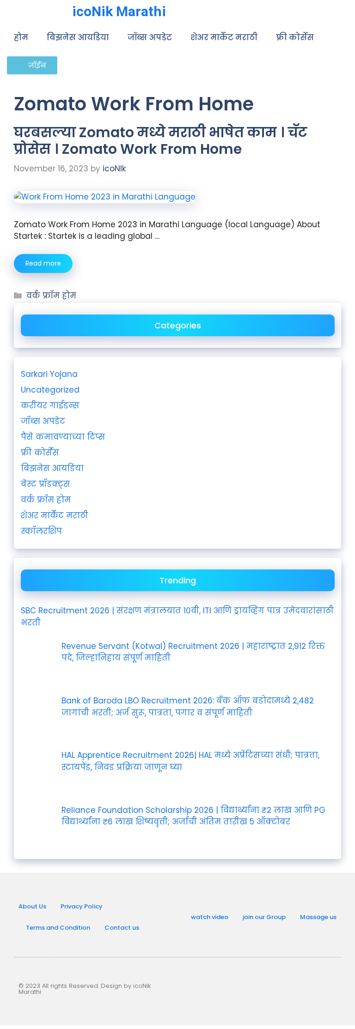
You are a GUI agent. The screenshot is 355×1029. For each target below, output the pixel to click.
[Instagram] (264, 987)
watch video (209, 917)
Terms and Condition (58, 927)
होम (21, 37)
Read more (43, 263)
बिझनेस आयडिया (78, 37)
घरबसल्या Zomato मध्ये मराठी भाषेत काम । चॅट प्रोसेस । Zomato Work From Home (160, 140)
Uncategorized (50, 389)
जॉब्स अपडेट (150, 37)
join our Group (264, 917)
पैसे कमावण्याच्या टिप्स (63, 436)
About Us (32, 906)
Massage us (318, 917)
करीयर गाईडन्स (50, 405)
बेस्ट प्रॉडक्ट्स (45, 484)
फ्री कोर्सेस (295, 37)
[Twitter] (325, 987)
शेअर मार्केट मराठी (223, 37)
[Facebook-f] (294, 987)
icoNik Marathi (119, 11)
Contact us (121, 927)
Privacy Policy (82, 906)
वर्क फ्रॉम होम (51, 295)
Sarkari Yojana (49, 374)
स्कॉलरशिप (41, 531)
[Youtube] (234, 987)
